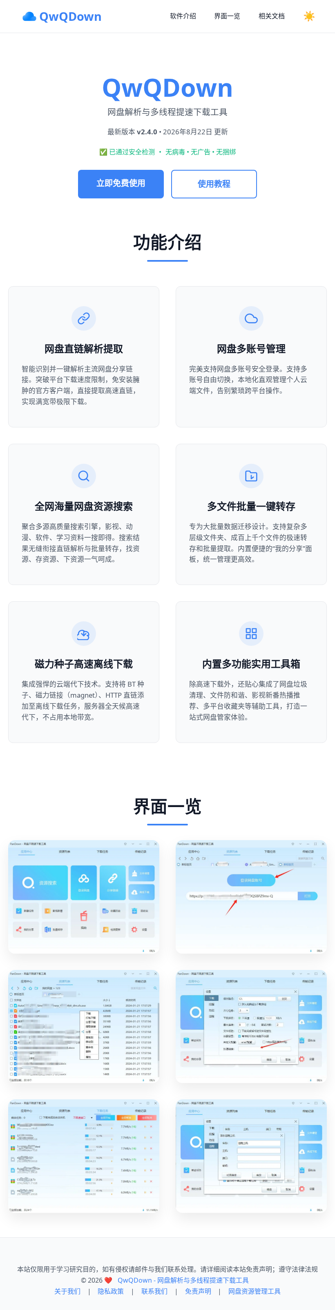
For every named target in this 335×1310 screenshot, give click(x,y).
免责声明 (198, 1291)
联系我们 (154, 1291)
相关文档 (272, 15)
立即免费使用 (120, 183)
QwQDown (70, 16)
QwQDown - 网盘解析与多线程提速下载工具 (183, 1280)
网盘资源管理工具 (254, 1291)
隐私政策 (111, 1291)
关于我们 (67, 1291)
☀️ (309, 16)
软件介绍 (183, 15)
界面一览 (227, 15)
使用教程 (214, 183)
